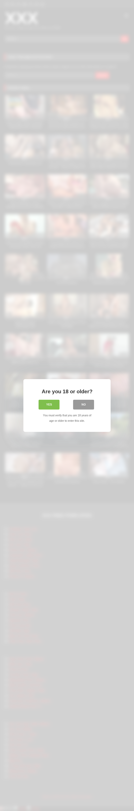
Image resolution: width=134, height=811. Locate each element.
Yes (49, 404)
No (83, 404)
